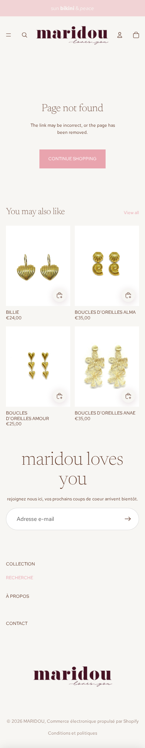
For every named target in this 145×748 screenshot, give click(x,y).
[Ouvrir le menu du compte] (120, 35)
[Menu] (8, 34)
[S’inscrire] (128, 519)
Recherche (19, 578)
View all (131, 213)
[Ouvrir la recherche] (24, 35)
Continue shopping (72, 159)
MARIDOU (34, 721)
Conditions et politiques (72, 733)
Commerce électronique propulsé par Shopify (93, 721)
